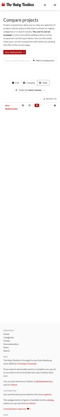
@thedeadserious (44, 381)
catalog (49, 400)
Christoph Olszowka (27, 363)
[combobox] (17, 60)
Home (6, 334)
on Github (31, 403)
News (6, 347)
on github (46, 394)
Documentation (11, 344)
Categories (8, 337)
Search (6, 350)
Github (13, 384)
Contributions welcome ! (16, 408)
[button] (45, 5)
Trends (6, 340)
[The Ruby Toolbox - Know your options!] (18, 5)
